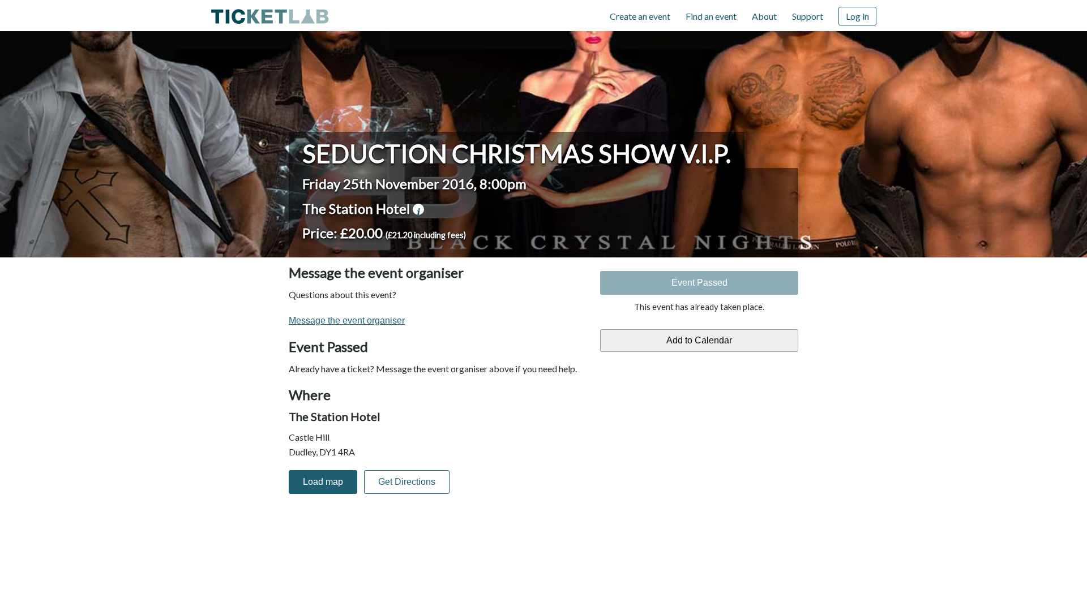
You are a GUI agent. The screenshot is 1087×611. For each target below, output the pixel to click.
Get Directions (406, 482)
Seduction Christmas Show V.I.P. (516, 153)
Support (807, 16)
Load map (323, 482)
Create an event (640, 16)
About (764, 16)
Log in (857, 16)
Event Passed (699, 282)
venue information (418, 209)
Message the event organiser (347, 320)
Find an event (711, 16)
